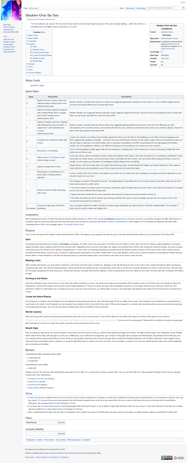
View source (129, 8)
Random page (8, 29)
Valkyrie (43, 247)
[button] (61, 422)
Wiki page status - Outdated (79, 440)
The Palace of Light (57, 157)
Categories (30, 440)
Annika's (123, 219)
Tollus (84, 128)
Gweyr (57, 115)
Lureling (40, 131)
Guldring (78, 409)
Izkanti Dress (33, 382)
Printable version (9, 47)
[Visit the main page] (11, 10)
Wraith (61, 247)
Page (25, 8)
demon (101, 102)
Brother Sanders (166, 38)
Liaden (177, 397)
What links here (8, 39)
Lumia (48, 151)
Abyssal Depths (58, 125)
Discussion (33, 8)
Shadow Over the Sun (46, 19)
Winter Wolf (173, 44)
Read (121, 8)
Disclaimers (65, 457)
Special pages (8, 44)
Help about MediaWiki (11, 32)
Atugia (90, 286)
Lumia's (157, 102)
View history (141, 8)
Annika (175, 38)
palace (119, 268)
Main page (7, 25)
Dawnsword (61, 397)
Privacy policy (29, 457)
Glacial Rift (165, 58)
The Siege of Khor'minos (74, 224)
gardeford (164, 32)
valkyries (149, 102)
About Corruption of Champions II (47, 457)
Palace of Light (59, 283)
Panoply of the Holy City (38, 379)
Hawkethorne (122, 222)
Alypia (170, 32)
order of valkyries (61, 253)
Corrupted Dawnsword (48, 400)
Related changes (9, 42)
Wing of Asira (33, 388)
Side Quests (49, 440)
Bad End (45, 323)
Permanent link (8, 49)
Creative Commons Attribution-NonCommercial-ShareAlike (64, 453)
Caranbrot (32, 385)
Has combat (61, 440)
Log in (183, 2)
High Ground (35, 397)
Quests (39, 440)
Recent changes (9, 27)
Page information (9, 52)
